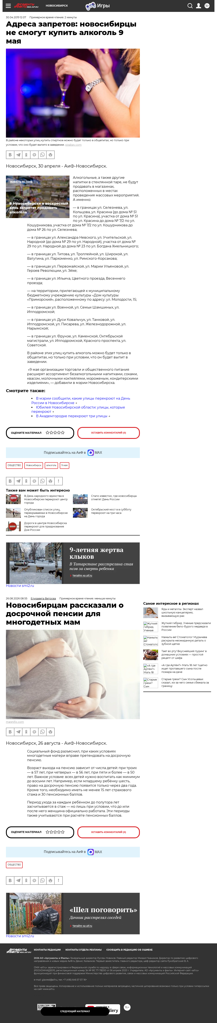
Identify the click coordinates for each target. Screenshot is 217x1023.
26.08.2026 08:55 (16, 598)
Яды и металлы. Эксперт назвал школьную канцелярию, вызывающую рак (182, 612)
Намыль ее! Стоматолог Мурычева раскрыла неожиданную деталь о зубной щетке (184, 640)
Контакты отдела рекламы (83, 949)
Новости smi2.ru (20, 586)
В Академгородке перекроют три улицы (71, 416)
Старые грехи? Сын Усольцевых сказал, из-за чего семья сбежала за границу (185, 683)
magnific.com (15, 721)
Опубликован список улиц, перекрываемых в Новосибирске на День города (46, 513)
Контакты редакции (47, 949)
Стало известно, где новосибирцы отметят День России (114, 497)
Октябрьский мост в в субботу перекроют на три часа (111, 511)
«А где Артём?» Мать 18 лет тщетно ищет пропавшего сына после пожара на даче (184, 669)
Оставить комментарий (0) (108, 432)
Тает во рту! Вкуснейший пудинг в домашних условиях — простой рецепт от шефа (184, 654)
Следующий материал (75, 1011)
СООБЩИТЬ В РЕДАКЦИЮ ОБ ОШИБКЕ (129, 949)
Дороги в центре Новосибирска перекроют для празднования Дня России (45, 526)
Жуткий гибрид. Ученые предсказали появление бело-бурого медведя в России (186, 626)
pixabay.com (73, 144)
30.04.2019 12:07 (16, 17)
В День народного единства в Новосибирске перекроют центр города (46, 499)
